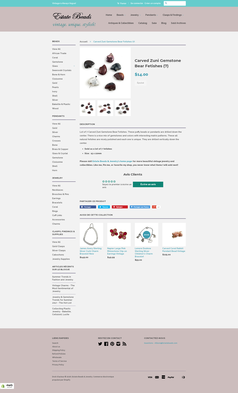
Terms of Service (59, 361)
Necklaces (57, 190)
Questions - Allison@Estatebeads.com (160, 343)
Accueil (83, 41)
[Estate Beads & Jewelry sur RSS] (124, 345)
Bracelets (57, 202)
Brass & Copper (60, 149)
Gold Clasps (58, 246)
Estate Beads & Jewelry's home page (112, 161)
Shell (54, 96)
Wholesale (57, 357)
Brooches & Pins (60, 194)
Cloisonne (57, 79)
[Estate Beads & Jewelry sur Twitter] (100, 345)
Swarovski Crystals (61, 70)
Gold (54, 83)
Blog (163, 23)
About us (56, 347)
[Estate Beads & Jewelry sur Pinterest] (112, 345)
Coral (55, 57)
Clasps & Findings (172, 15)
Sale (154, 23)
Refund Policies (59, 354)
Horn (54, 170)
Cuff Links (57, 215)
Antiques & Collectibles (121, 23)
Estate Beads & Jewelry (82, 377)
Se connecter (137, 3)
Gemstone (57, 62)
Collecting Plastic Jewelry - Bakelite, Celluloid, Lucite (61, 311)
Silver (55, 100)
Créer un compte (152, 3)
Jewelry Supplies (61, 259)
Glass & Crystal (60, 153)
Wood (55, 108)
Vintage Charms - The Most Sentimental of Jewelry (63, 288)
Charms (56, 136)
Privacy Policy (58, 365)
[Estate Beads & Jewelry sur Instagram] (118, 345)
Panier (123, 3)
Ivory (54, 91)
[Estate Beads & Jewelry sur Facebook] (106, 345)
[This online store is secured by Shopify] (7, 388)
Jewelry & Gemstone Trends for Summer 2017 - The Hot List (63, 300)
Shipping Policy (58, 350)
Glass (55, 66)
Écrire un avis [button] (148, 184)
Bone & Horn (58, 74)
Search (55, 343)
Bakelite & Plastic (61, 104)
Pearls (55, 87)
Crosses (56, 141)
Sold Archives (178, 23)
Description (87, 124)
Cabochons (58, 254)
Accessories (58, 219)
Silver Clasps (59, 250)
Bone (55, 145)
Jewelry (134, 15)
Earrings (56, 198)
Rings (55, 211)
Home (109, 15)
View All (56, 49)
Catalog (142, 23)
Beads (120, 15)
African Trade (59, 53)
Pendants (150, 15)
